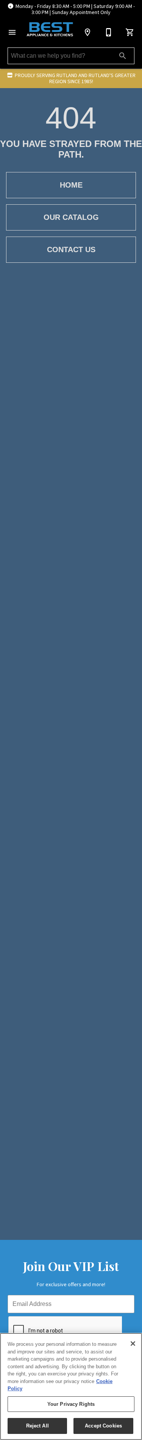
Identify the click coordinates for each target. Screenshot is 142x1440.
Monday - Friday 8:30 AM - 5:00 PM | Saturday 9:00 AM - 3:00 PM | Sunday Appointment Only (75, 9)
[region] (71, 1386)
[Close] (133, 1343)
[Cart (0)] (130, 32)
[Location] (87, 32)
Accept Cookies (103, 1426)
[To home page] (50, 29)
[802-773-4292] (109, 32)
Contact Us (71, 249)
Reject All (37, 1426)
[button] (12, 32)
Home (71, 185)
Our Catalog (71, 217)
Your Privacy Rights (71, 1404)
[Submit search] (122, 56)
